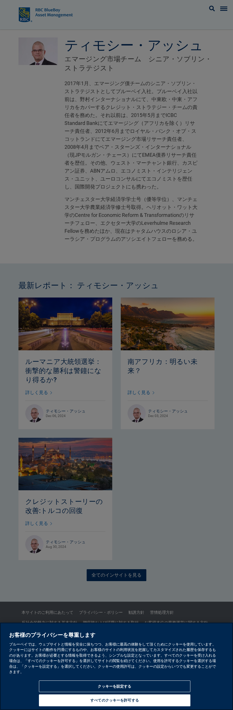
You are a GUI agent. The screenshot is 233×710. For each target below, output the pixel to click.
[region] (116, 666)
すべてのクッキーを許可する (114, 700)
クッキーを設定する (114, 686)
